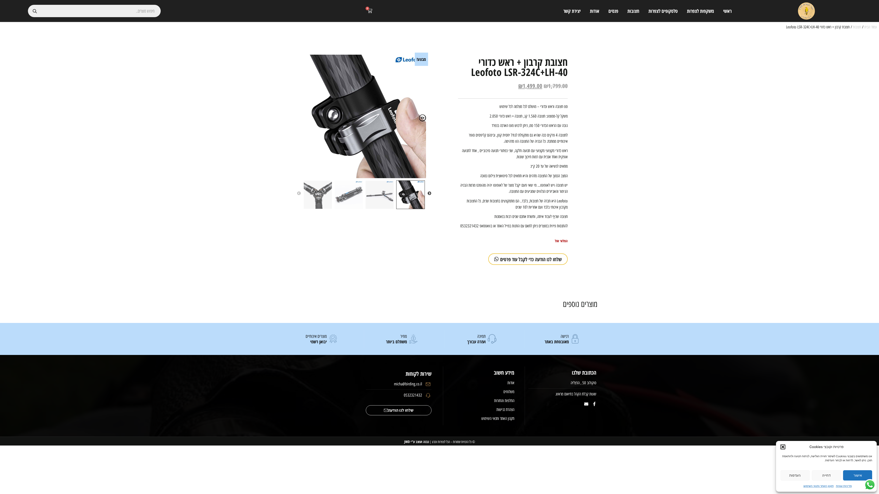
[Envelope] (586, 404)
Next (299, 193)
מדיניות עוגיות (844, 486)
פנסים (613, 11)
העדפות (795, 475)
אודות (594, 11)
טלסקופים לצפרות (663, 11)
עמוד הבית (870, 27)
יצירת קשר (572, 11)
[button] (783, 447)
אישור (858, 475)
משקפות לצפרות (700, 11)
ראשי (727, 11)
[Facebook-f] (594, 404)
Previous (429, 193)
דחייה (826, 475)
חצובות (633, 11)
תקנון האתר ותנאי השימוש (818, 486)
